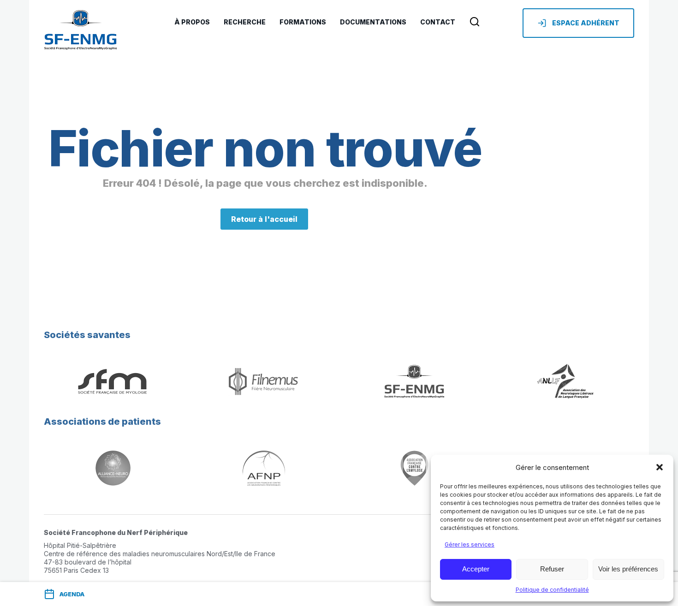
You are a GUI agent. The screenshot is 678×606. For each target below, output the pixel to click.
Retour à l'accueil (264, 219)
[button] (659, 467)
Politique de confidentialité (552, 589)
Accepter (475, 569)
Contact (437, 22)
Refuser (552, 569)
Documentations (373, 22)
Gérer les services (469, 544)
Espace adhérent (585, 23)
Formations (303, 22)
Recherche (245, 22)
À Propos (192, 22)
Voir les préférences (628, 569)
